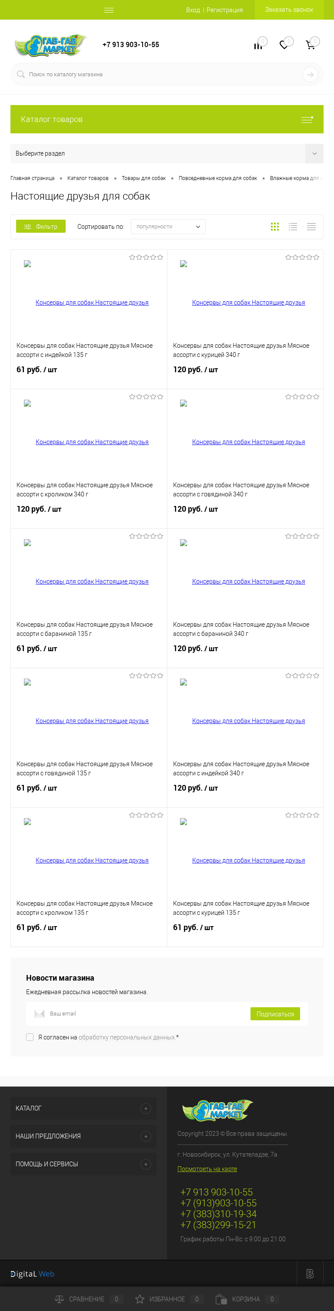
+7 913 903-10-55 (131, 44)
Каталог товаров (52, 119)
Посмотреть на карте (207, 1168)
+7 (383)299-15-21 (218, 1224)
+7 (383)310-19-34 (218, 1214)
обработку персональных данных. (127, 1037)
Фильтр (46, 226)
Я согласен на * (108, 1037)
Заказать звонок (289, 9)
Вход (193, 10)
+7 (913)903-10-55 (218, 1203)
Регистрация (225, 10)
